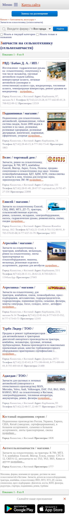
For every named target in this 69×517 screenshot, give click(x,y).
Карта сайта (31, 5)
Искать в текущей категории (19, 34)
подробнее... (27, 91)
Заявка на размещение (34, 13)
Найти (60, 28)
